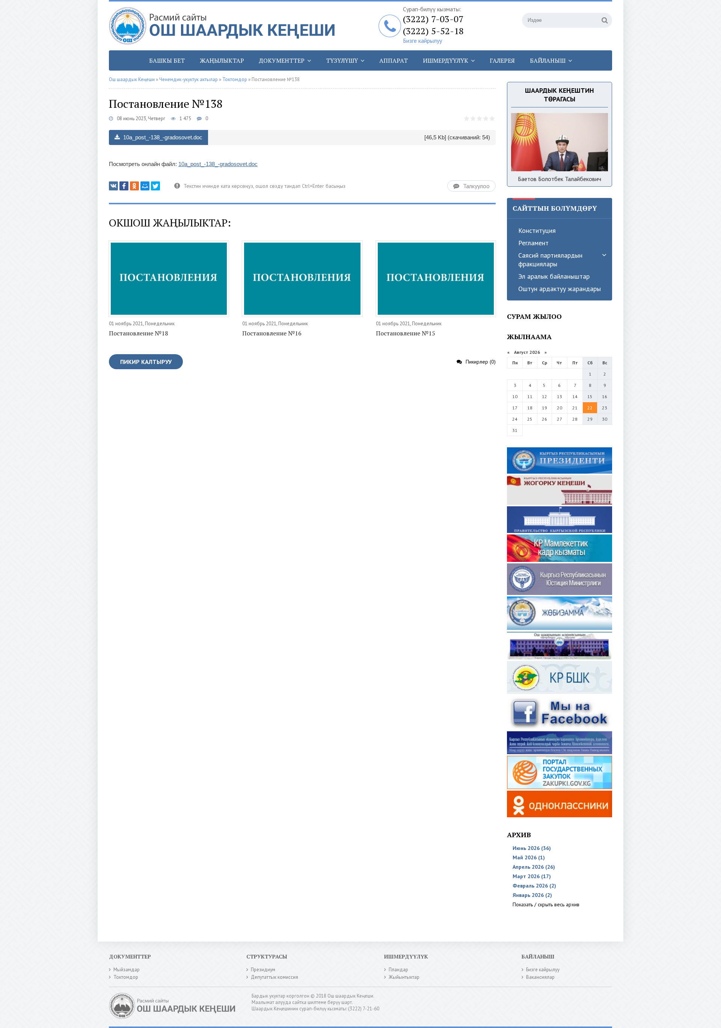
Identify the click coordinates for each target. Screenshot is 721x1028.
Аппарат (393, 60)
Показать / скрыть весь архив (546, 904)
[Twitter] (155, 185)
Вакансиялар (540, 977)
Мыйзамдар (126, 969)
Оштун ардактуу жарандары (559, 288)
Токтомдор (125, 977)
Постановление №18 (138, 333)
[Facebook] (123, 185)
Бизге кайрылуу (422, 40)
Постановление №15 (405, 333)
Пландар (398, 969)
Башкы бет (167, 60)
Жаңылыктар (222, 60)
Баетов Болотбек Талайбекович (559, 179)
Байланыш (548, 60)
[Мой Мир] (144, 185)
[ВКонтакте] (113, 185)
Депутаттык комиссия (274, 977)
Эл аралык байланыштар (554, 276)
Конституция (537, 230)
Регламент (533, 243)
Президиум (263, 969)
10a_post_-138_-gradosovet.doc (162, 137)
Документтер (282, 60)
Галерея (502, 60)
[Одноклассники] (134, 185)
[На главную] (225, 26)
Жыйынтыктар (404, 977)
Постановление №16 (272, 333)
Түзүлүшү (342, 60)
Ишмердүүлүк (445, 60)
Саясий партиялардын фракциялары (550, 259)
